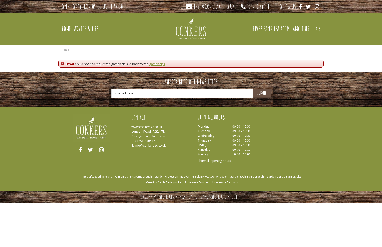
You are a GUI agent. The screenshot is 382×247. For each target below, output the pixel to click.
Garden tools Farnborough (247, 176)
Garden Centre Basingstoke (284, 176)
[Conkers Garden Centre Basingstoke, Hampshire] (191, 29)
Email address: (124, 93)
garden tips (157, 64)
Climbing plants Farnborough (133, 176)
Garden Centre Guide (225, 196)
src (318, 29)
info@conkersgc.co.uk (214, 6)
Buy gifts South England (97, 176)
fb (80, 149)
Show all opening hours (214, 161)
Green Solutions (194, 196)
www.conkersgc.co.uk (146, 127)
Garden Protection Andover (172, 176)
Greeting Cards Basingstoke (163, 182)
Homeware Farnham (197, 182)
